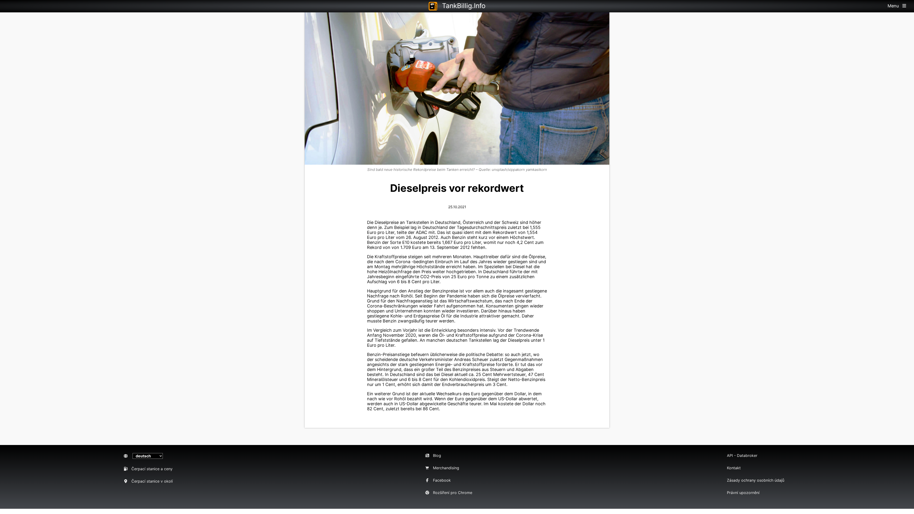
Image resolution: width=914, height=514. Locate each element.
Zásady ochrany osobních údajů (755, 480)
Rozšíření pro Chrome (452, 492)
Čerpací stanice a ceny (152, 468)
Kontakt (734, 467)
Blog (437, 455)
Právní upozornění (743, 492)
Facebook (442, 480)
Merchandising (446, 467)
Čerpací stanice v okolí (152, 481)
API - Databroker (742, 455)
